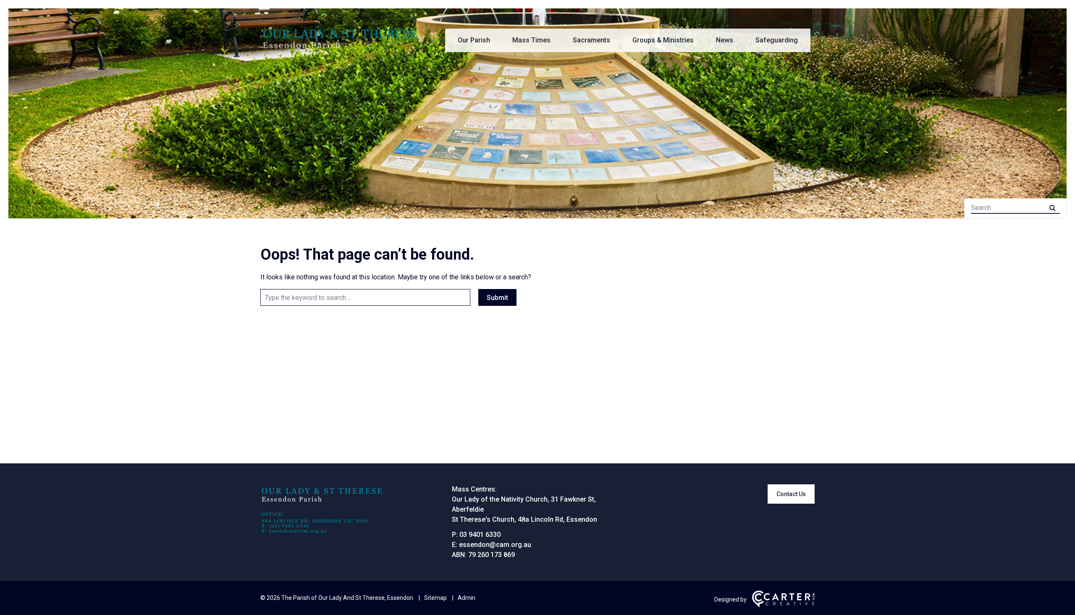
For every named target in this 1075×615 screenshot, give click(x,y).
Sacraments (591, 40)
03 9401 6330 (480, 535)
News (724, 40)
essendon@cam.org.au (495, 545)
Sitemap (435, 597)
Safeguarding (776, 40)
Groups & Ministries (663, 40)
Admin (466, 597)
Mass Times (531, 40)
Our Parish (474, 40)
